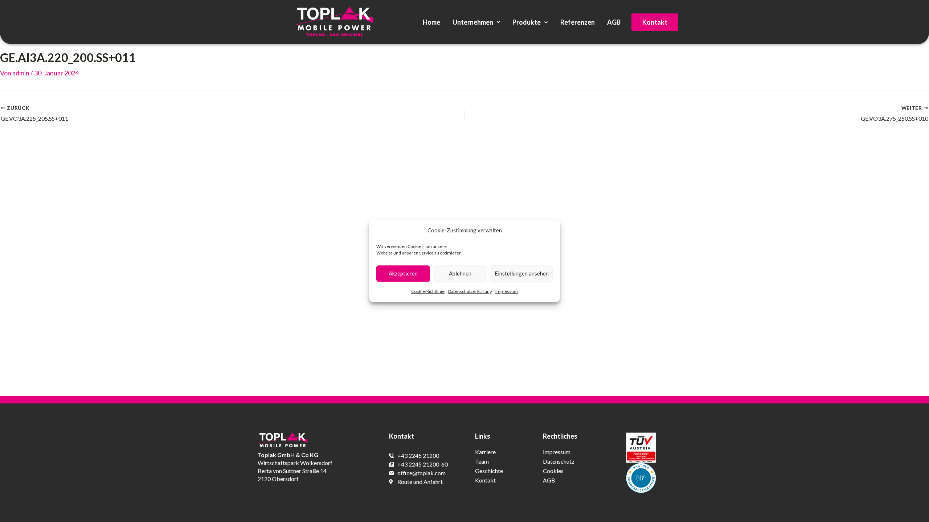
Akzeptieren (403, 273)
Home (431, 22)
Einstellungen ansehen (522, 273)
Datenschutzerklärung (470, 291)
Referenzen (577, 22)
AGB (614, 22)
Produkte (526, 22)
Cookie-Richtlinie (428, 291)
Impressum (506, 291)
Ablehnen (460, 273)
